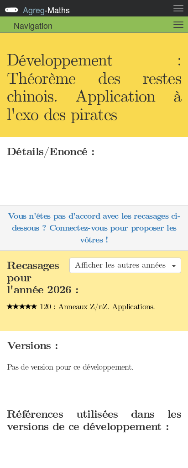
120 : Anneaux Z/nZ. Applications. (96, 306)
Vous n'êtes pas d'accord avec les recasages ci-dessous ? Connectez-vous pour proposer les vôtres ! (94, 228)
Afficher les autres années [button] (123, 265)
